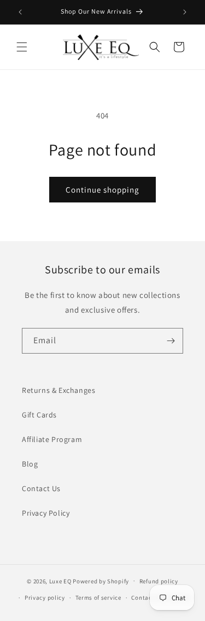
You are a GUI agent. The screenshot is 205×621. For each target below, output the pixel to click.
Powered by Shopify (101, 580)
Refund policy (158, 581)
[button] (22, 47)
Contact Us (41, 488)
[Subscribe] (171, 341)
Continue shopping (102, 189)
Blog (30, 464)
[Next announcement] (185, 12)
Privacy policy (45, 597)
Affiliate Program (52, 439)
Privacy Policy (45, 513)
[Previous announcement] (20, 12)
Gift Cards (39, 415)
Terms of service (98, 597)
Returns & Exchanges (58, 390)
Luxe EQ (60, 580)
